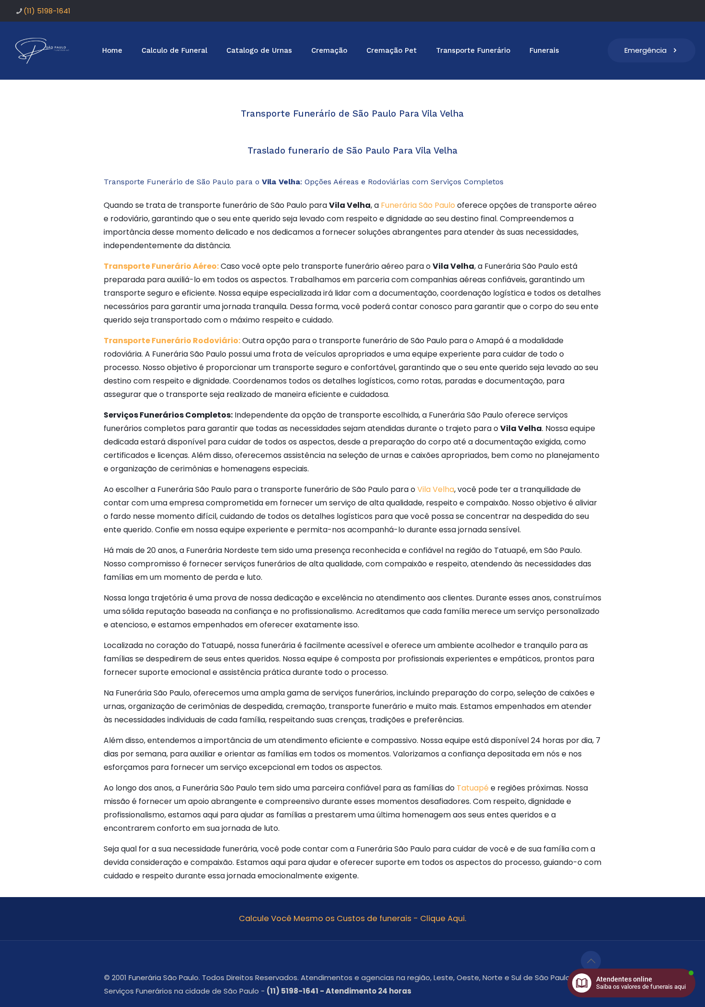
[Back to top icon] (591, 961)
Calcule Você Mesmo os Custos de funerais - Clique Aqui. (352, 918)
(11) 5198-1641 (47, 11)
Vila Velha (435, 489)
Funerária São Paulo (418, 205)
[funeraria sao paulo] (44, 50)
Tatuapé (473, 787)
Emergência (645, 50)
